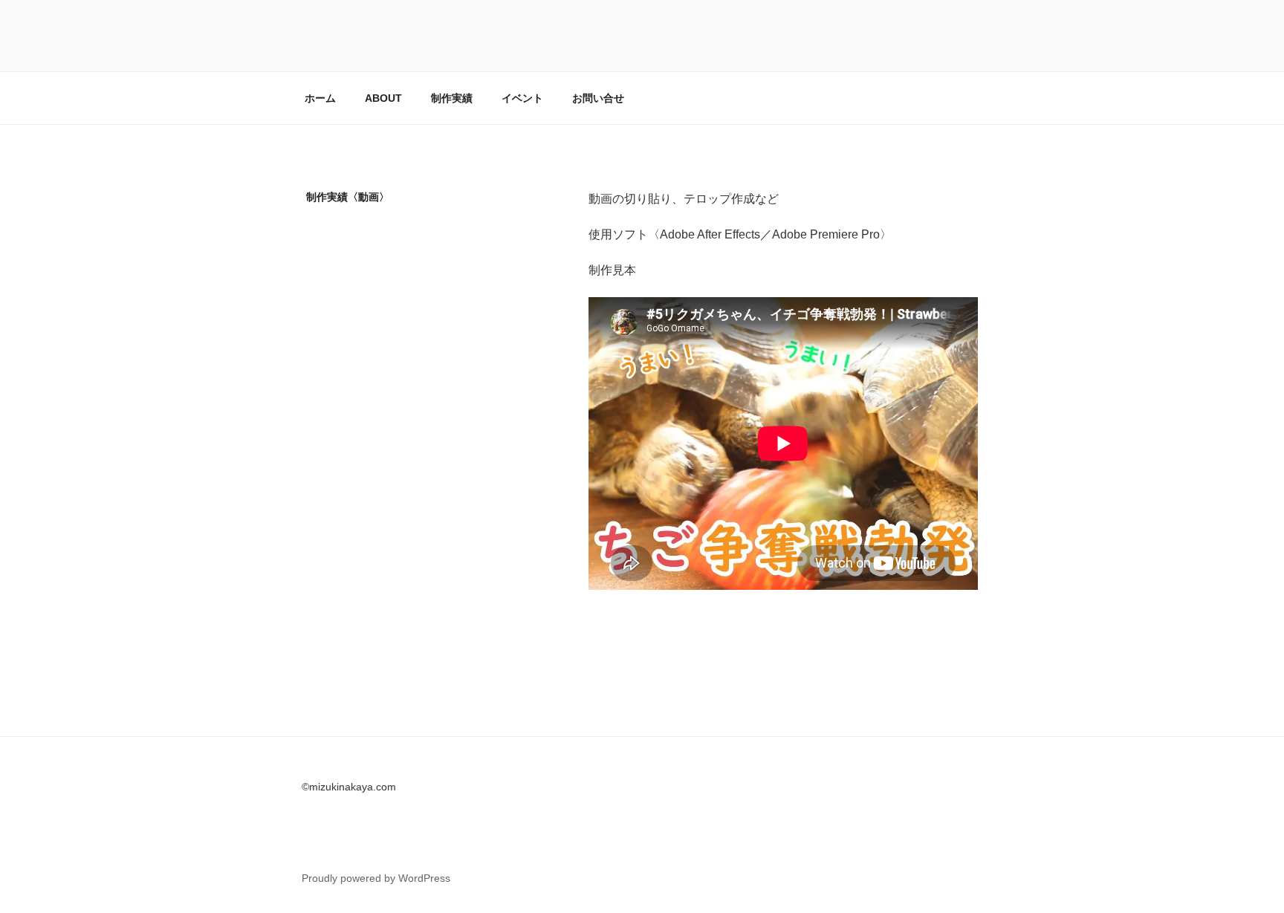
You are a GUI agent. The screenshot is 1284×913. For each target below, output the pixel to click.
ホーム (320, 98)
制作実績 (452, 98)
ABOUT (383, 98)
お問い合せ (598, 98)
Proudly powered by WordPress (376, 878)
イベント (522, 98)
